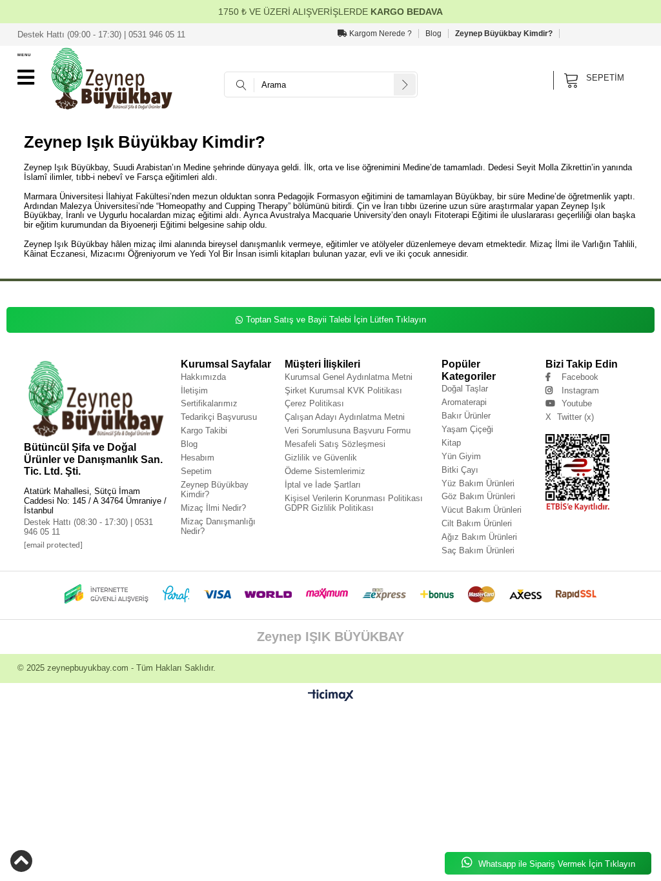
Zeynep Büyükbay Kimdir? (504, 33)
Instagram (580, 390)
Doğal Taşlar (465, 388)
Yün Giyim (461, 456)
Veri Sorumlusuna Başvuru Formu (348, 430)
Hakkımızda (203, 377)
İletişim (194, 390)
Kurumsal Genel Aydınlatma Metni (348, 377)
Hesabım (197, 457)
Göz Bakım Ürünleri (478, 496)
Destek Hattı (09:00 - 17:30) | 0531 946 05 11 (101, 34)
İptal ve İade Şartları (323, 485)
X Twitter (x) (569, 417)
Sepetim (196, 471)
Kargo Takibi (204, 430)
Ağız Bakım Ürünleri (479, 537)
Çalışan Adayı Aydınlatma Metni (345, 417)
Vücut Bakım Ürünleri (482, 510)
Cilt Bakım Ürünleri (477, 523)
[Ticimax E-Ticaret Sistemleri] (331, 695)
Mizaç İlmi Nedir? (213, 508)
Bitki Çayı (460, 470)
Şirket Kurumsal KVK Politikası (343, 390)
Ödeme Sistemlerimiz (325, 471)
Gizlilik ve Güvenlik (321, 457)
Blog (433, 33)
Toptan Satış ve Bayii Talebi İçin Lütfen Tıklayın (336, 319)
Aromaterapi (464, 402)
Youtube (577, 403)
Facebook (580, 377)
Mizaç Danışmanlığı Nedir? (218, 526)
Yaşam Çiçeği (467, 429)
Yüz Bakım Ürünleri (478, 483)
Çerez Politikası (314, 403)
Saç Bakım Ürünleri (478, 550)
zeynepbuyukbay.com (87, 668)
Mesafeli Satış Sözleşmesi (335, 444)
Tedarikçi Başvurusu (219, 417)
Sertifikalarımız (209, 403)
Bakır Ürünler (466, 416)
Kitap (451, 443)
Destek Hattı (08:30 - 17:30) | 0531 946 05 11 (88, 527)
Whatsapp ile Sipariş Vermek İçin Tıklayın (555, 864)
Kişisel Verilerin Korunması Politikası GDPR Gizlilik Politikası (354, 503)
